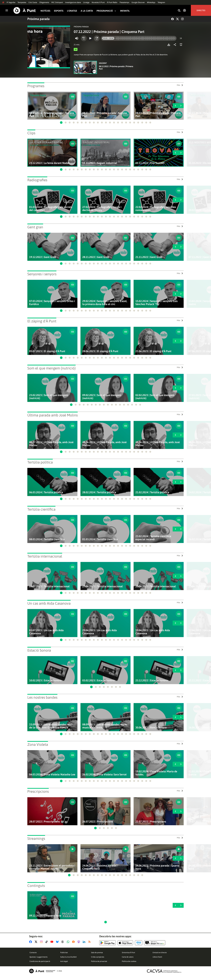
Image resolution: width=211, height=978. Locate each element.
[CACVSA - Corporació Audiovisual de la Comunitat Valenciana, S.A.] (164, 971)
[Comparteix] (175, 44)
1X (181, 38)
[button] (61, 122)
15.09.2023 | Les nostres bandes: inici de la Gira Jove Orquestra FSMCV (50, 726)
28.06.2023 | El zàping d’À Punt (100, 351)
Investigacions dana (73, 2)
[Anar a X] (36, 941)
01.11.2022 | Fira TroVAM (149, 163)
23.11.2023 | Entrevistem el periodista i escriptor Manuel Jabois (52, 867)
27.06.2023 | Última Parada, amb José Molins (157, 444)
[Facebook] (172, 19)
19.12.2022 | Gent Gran (42, 257)
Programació (105, 11)
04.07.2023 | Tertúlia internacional (49, 586)
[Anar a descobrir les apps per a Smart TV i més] (154, 942)
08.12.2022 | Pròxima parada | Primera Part (116, 67)
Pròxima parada (38, 19)
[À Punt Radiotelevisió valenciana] (42, 971)
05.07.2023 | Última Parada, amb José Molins (51, 444)
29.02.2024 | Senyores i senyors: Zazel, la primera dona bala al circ (104, 303)
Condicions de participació (40, 961)
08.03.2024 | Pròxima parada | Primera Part (158, 114)
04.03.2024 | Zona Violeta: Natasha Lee (52, 774)
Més (178, 85)
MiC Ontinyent (57, 2)
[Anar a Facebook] (31, 941)
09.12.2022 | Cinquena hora (45, 915)
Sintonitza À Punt (128, 952)
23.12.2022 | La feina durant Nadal (49, 163)
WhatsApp (151, 2)
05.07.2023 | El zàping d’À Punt (47, 351)
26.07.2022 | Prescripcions (97, 821)
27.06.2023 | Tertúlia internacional (102, 586)
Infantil (125, 11)
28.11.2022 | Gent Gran (95, 257)
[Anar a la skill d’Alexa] (138, 942)
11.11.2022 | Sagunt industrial (99, 163)
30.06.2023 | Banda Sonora (151, 727)
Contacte (33, 952)
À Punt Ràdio (112, 2)
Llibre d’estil (157, 957)
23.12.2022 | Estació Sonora (151, 680)
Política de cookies (129, 961)
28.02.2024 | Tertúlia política (99, 492)
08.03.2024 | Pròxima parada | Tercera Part (51, 114)
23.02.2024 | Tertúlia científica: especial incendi (153, 538)
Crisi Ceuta (32, 2)
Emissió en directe (160, 952)
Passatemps (124, 2)
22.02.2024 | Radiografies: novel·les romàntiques (155, 209)
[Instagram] (182, 19)
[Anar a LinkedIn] (84, 941)
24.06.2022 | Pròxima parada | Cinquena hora (99, 867)
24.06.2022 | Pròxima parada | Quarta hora (157, 867)
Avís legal (64, 961)
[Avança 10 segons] (97, 38)
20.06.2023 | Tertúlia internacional (155, 586)
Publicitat (64, 952)
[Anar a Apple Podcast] (79, 941)
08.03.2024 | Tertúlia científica (47, 539)
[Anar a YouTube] (52, 941)
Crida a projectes (97, 957)
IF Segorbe (11, 2)
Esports (58, 11)
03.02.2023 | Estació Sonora (98, 680)
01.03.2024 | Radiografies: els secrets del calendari (50, 209)
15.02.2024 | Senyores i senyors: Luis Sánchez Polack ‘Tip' (156, 303)
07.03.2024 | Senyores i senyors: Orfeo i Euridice (52, 303)
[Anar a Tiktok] (47, 941)
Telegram (161, 2)
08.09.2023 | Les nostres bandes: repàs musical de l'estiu (104, 726)
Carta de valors (127, 957)
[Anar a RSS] (90, 941)
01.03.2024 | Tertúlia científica (100, 539)
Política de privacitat (99, 961)
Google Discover (138, 2)
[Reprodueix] (90, 38)
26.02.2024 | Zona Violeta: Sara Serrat (104, 774)
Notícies (45, 11)
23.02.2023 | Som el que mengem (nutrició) (48, 397)
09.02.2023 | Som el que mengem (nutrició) (101, 397)
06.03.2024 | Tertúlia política (46, 492)
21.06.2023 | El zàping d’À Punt (153, 351)
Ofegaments (44, 2)
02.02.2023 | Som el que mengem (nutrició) (154, 397)
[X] (177, 19)
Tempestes (22, 2)
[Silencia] (77, 38)
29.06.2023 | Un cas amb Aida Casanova (99, 632)
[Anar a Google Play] (107, 942)
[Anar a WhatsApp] (68, 941)
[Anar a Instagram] (42, 941)
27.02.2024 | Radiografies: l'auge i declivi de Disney (101, 209)
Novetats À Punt (98, 2)
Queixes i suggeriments (38, 957)
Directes (201, 10)
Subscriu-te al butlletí (68, 957)
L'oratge (86, 2)
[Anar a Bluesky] (58, 941)
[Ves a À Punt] (24, 10)
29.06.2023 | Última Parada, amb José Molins (104, 444)
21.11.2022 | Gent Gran (148, 257)
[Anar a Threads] (63, 941)
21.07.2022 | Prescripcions (150, 821)
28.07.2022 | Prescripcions (44, 821)
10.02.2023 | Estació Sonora (45, 680)
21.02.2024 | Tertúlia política (152, 492)
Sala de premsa (97, 952)
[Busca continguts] (179, 10)
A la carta (87, 11)
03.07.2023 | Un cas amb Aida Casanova (46, 632)
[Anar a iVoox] (74, 941)
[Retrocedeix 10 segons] (84, 38)
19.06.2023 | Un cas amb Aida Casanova (152, 632)
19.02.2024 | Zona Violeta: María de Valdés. (156, 773)
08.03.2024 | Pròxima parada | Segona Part (104, 114)
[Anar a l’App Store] (125, 942)
